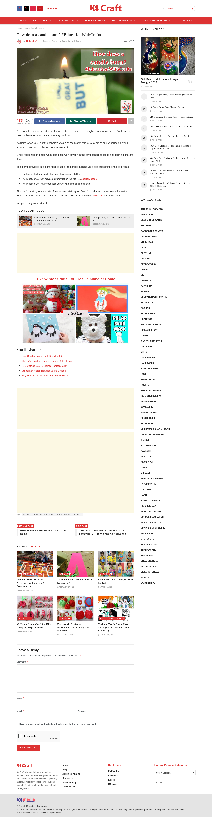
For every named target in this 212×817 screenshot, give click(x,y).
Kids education (64, 514)
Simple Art (147, 533)
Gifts (144, 351)
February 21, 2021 (25, 631)
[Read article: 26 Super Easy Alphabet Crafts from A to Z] (83, 221)
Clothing (146, 253)
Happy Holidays (149, 368)
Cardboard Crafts (152, 231)
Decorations (148, 263)
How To (145, 384)
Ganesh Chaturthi (151, 340)
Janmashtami (148, 401)
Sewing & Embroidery (153, 527)
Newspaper (147, 461)
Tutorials (183, 20)
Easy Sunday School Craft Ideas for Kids (42, 356)
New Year (146, 456)
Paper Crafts (94, 20)
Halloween (147, 363)
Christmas (147, 241)
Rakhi (144, 494)
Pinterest (98, 195)
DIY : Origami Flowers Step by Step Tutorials (172, 117)
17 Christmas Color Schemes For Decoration (44, 365)
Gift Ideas (146, 346)
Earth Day (146, 286)
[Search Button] (192, 8)
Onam (144, 467)
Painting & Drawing (124, 20)
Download (147, 280)
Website (82, 710)
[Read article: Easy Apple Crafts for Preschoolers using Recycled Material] (75, 608)
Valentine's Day (149, 566)
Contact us (67, 778)
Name (20, 697)
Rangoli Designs (150, 500)
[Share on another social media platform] (131, 121)
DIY (22, 20)
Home (19, 27)
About (65, 765)
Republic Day (148, 505)
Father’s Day (148, 313)
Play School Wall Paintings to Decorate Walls (44, 375)
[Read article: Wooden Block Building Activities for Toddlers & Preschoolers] (25, 221)
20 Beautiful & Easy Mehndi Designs (167, 107)
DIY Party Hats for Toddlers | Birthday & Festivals (46, 361)
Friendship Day (149, 329)
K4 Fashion (113, 771)
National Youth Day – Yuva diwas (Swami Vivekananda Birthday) (113, 627)
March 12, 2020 (105, 587)
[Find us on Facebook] (19, 8)
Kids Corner (148, 417)
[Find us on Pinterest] (33, 8)
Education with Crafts (34, 27)
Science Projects (151, 522)
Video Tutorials (150, 571)
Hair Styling (148, 357)
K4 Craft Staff (31, 41)
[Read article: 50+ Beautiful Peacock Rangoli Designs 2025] (168, 55)
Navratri (146, 450)
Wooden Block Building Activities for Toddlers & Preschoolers (31, 582)
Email (20, 710)
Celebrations (67, 20)
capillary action (89, 178)
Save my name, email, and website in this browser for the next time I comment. (57, 723)
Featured (146, 318)
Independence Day (151, 395)
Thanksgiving (148, 549)
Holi (143, 373)
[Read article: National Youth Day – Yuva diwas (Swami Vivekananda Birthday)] (116, 608)
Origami (145, 472)
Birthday (146, 225)
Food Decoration (151, 324)
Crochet (146, 258)
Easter (145, 291)
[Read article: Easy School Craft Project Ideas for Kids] (116, 564)
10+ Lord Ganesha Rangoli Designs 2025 (169, 136)
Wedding (146, 577)
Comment (22, 661)
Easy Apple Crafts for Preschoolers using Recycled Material (73, 627)
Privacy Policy (69, 782)
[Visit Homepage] (106, 8)
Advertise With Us (71, 773)
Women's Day (148, 582)
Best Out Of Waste (156, 20)
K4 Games (113, 775)
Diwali (144, 269)
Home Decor (148, 379)
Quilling (146, 489)
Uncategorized (149, 560)
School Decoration (152, 516)
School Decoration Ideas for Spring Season (43, 370)
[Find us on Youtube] (40, 8)
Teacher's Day (149, 544)
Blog (64, 769)
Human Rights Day (151, 390)
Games (144, 335)
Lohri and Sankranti (153, 434)
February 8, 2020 (66, 635)
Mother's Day (148, 445)
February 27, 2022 (42, 224)
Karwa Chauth (149, 412)
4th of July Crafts (152, 209)
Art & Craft (41, 20)
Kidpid (111, 779)
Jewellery (147, 406)
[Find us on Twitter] (26, 8)
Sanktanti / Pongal (152, 511)
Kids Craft (147, 423)
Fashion (145, 308)
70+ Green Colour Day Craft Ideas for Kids (171, 126)
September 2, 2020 (50, 41)
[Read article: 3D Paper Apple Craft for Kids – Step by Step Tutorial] (35, 608)
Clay (143, 247)
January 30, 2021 (106, 635)
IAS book (112, 784)
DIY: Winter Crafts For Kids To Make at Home (75, 279)
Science (77, 514)
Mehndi (145, 439)
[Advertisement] (75, 253)
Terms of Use (68, 786)
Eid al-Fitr (147, 302)
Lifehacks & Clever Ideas (155, 428)
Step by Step (148, 538)
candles (27, 514)
